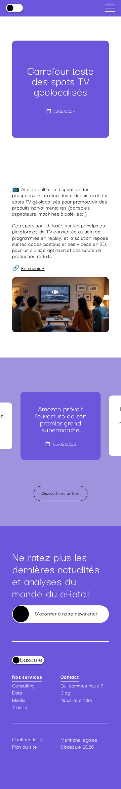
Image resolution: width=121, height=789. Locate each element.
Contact (70, 677)
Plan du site (24, 747)
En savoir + (33, 268)
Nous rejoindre (77, 700)
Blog (65, 692)
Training (20, 707)
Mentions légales (79, 739)
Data (17, 692)
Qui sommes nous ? (82, 685)
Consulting (23, 685)
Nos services (27, 677)
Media (19, 700)
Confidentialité (27, 739)
